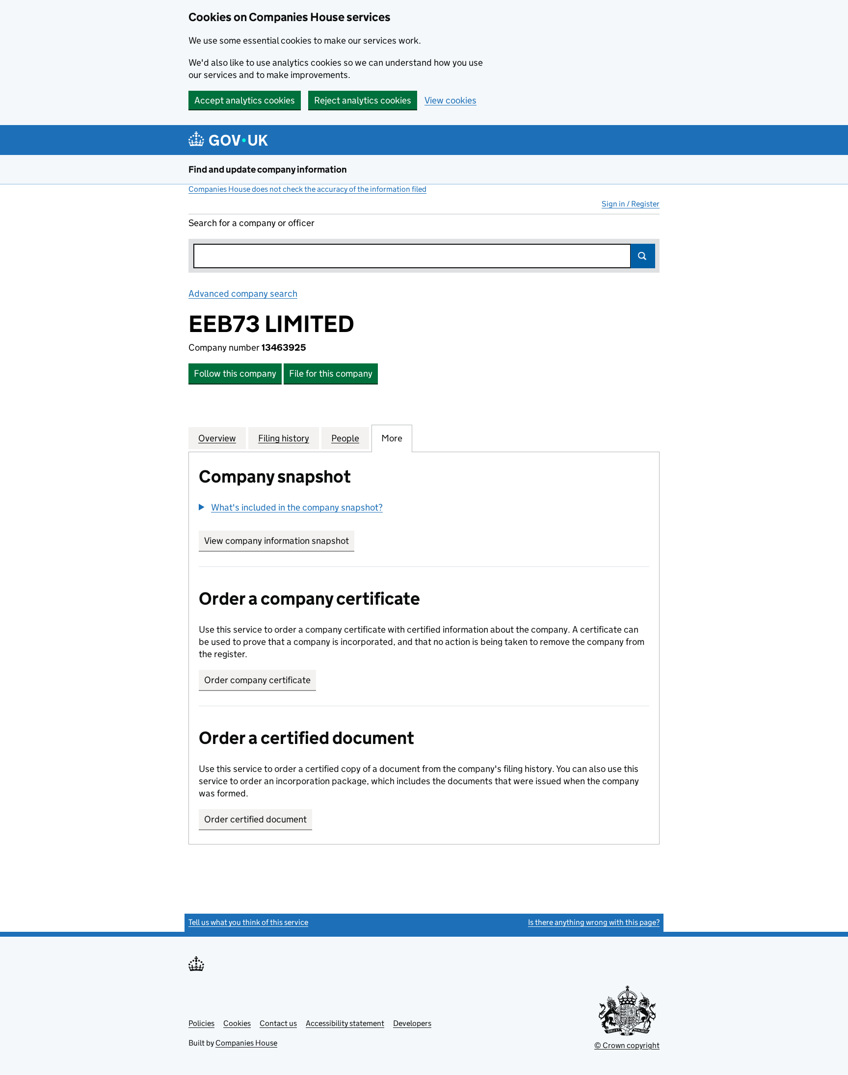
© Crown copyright (627, 1045)
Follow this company (235, 373)
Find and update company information (267, 169)
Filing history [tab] (283, 438)
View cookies (450, 100)
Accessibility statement (345, 1023)
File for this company (330, 373)
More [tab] (391, 438)
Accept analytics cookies (244, 100)
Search (643, 256)
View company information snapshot (279, 540)
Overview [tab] (217, 438)
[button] (291, 507)
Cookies (237, 1023)
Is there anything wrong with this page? (594, 922)
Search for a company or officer (251, 223)
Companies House (246, 1043)
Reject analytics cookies (362, 100)
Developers (412, 1023)
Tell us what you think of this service (248, 922)
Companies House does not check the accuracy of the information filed (307, 189)
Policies (201, 1023)
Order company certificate (257, 680)
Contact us (278, 1023)
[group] (424, 508)
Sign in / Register (631, 203)
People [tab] (345, 438)
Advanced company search (242, 293)
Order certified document (255, 819)
